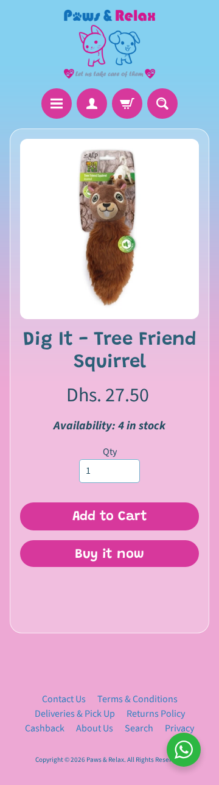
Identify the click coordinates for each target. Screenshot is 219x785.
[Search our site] (162, 103)
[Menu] (56, 103)
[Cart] (127, 103)
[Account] (92, 103)
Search (139, 728)
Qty (110, 452)
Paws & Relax (105, 759)
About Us (94, 728)
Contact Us (64, 699)
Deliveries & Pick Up (75, 713)
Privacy (179, 728)
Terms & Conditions (137, 699)
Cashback (44, 728)
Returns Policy (156, 713)
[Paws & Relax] (109, 44)
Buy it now (109, 554)
